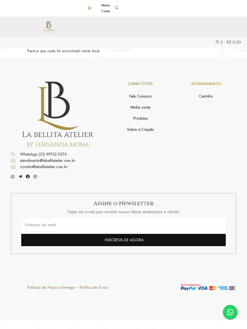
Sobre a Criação (140, 129)
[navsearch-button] (117, 8)
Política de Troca (94, 287)
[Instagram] (35, 176)
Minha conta (140, 107)
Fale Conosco (140, 96)
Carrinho (206, 96)
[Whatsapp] (13, 176)
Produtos (140, 118)
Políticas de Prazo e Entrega (50, 287)
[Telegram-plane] (20, 176)
